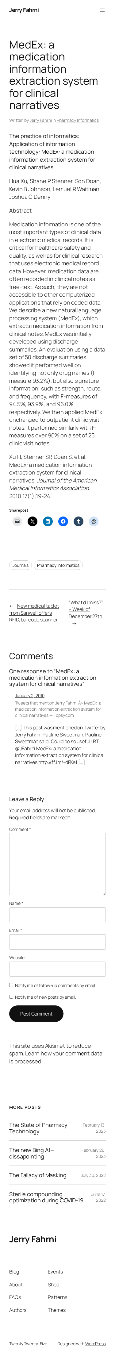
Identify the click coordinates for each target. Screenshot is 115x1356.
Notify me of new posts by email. (45, 997)
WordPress (95, 1343)
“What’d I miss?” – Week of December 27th (86, 609)
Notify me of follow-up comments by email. (55, 985)
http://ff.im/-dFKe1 (57, 762)
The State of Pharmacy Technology (38, 1128)
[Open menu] (102, 10)
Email (15, 930)
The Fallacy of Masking (38, 1175)
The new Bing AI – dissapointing (31, 1153)
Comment (20, 829)
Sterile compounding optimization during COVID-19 (46, 1197)
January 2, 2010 (29, 695)
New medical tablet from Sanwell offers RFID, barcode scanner (34, 612)
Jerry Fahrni (24, 9)
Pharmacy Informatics (78, 120)
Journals (21, 565)
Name (16, 903)
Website (17, 957)
